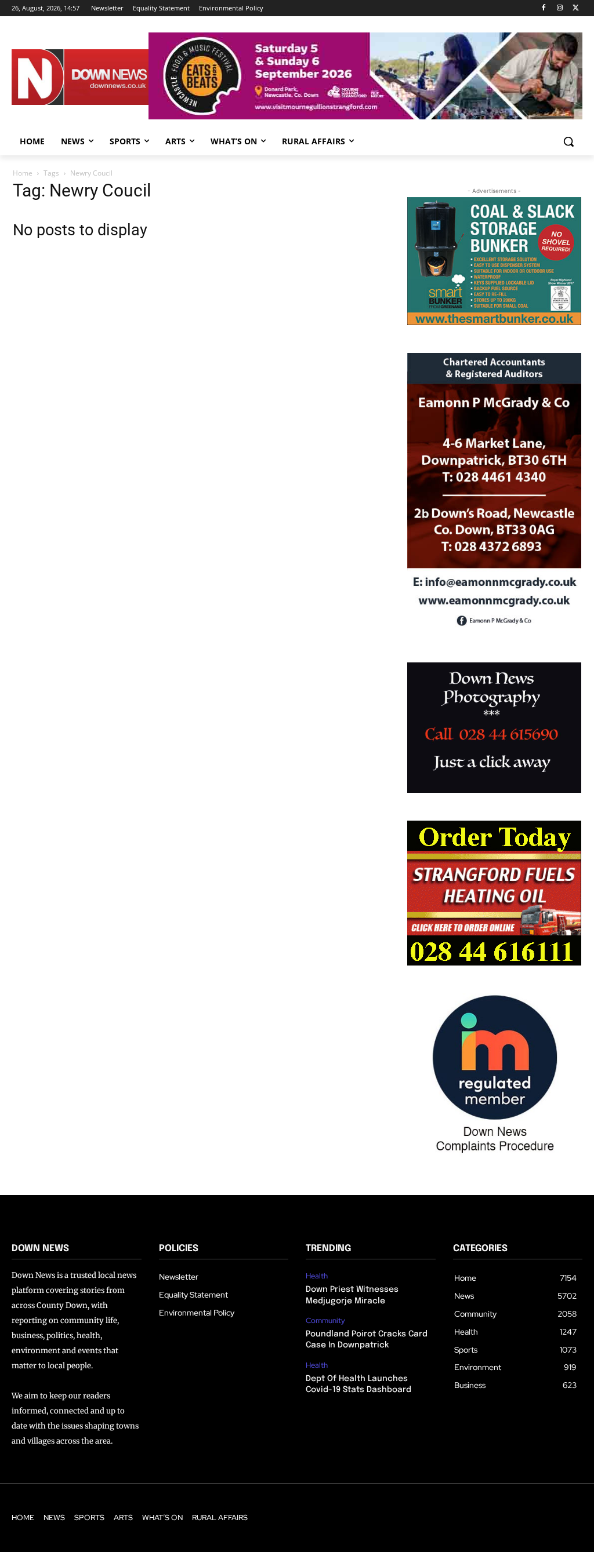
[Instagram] (559, 8)
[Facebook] (543, 8)
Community (325, 1320)
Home (22, 173)
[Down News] (80, 77)
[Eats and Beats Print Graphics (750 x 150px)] (365, 116)
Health (317, 1276)
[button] (568, 141)
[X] (575, 8)
